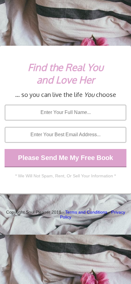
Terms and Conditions (86, 212)
